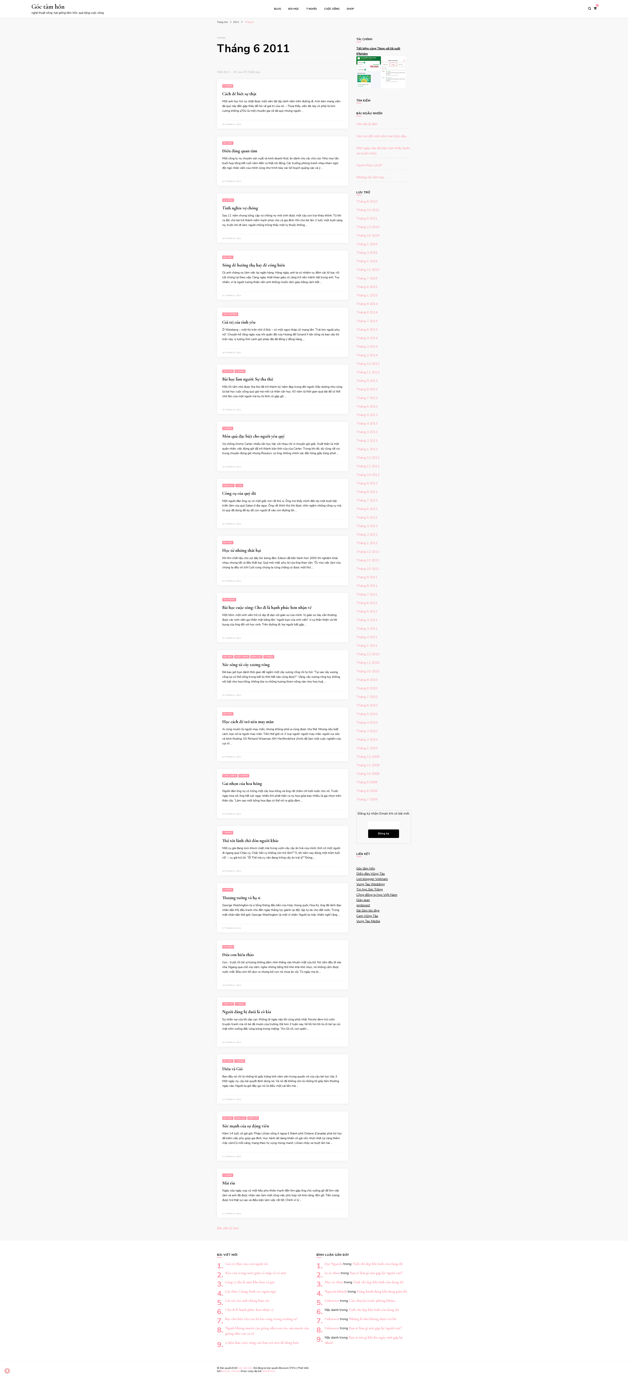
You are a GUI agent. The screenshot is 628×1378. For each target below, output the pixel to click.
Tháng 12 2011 (367, 552)
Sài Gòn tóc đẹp (367, 910)
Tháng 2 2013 (366, 440)
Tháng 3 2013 (366, 432)
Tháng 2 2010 (366, 739)
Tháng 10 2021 (367, 210)
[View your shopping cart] (595, 9)
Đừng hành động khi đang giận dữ (382, 1291)
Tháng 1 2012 (366, 543)
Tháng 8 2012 (366, 492)
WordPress (268, 1371)
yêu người (229, 599)
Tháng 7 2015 (366, 278)
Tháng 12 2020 (367, 227)
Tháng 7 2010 (366, 697)
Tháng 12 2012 (367, 457)
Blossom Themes (230, 1371)
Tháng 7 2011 (366, 594)
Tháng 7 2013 (366, 398)
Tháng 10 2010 (367, 671)
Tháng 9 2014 (366, 304)
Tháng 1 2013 (366, 449)
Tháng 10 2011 (367, 569)
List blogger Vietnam (372, 879)
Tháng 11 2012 (367, 466)
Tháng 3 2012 (366, 526)
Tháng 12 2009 (367, 757)
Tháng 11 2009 (367, 765)
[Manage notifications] (7, 1370)
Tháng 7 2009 (366, 799)
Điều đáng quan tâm (239, 151)
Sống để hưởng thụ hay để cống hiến (253, 265)
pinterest (363, 905)
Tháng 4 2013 (366, 423)
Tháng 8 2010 (366, 688)
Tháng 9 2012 (366, 483)
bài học (293, 8)
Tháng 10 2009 (367, 774)
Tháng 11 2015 (367, 269)
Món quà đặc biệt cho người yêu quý (253, 436)
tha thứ (228, 371)
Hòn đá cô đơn (367, 124)
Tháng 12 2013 (367, 364)
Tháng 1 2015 (366, 295)
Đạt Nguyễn (333, 1264)
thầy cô (228, 1004)
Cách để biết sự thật (239, 94)
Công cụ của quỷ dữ (239, 493)
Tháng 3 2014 (366, 346)
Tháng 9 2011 (366, 577)
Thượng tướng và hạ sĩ (241, 897)
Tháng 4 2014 (366, 338)
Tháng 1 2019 (366, 244)
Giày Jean (363, 900)
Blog (277, 8)
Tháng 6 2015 (366, 287)
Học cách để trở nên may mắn (248, 721)
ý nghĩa (311, 8)
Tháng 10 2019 (367, 235)
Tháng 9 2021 (366, 218)
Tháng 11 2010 (367, 662)
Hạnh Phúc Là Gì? (369, 165)
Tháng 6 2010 (366, 705)
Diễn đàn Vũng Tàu (370, 873)
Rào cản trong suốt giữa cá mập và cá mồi (255, 1273)
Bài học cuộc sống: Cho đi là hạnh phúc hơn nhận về (267, 607)
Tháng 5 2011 (366, 611)
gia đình (228, 200)
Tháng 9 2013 (366, 381)
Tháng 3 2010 (366, 731)
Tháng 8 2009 (366, 791)
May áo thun (334, 1282)
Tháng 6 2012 (366, 509)
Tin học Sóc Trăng (369, 889)
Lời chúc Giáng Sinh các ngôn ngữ (250, 1291)
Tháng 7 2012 (366, 500)
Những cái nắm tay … (371, 177)
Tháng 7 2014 (366, 321)
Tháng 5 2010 (366, 714)
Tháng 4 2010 (366, 722)
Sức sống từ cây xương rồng (246, 664)
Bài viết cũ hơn (228, 1228)
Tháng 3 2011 (366, 628)
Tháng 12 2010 (367, 654)
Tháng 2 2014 (366, 355)
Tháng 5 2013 (366, 415)
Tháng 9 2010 (366, 680)
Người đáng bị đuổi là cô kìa (246, 1011)
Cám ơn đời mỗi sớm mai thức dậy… (382, 136)
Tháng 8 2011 (366, 586)
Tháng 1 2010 (366, 748)
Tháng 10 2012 (367, 475)
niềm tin (253, 1118)
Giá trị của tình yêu (238, 322)
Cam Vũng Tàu (367, 916)
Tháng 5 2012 (366, 517)
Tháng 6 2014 (366, 329)
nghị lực (228, 485)
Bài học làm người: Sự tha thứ (247, 379)
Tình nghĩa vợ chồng (240, 208)
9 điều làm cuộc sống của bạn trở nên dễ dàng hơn (262, 1342)
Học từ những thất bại (241, 550)
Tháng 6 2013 (366, 406)
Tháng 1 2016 (366, 261)
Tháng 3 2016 (366, 252)
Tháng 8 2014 (366, 312)
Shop (350, 8)
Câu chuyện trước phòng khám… (373, 1300)
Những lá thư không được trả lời (372, 1319)
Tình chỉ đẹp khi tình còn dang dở (377, 1264)
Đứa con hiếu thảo (238, 954)
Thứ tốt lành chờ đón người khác (250, 840)
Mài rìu (228, 1183)
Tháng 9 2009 (366, 782)
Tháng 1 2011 (366, 645)
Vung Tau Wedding (370, 884)
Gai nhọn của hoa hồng (242, 783)
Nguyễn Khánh (336, 1291)
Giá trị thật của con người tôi (246, 1264)
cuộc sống (332, 8)
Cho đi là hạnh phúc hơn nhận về (249, 1309)
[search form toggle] (589, 8)
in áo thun (332, 1273)
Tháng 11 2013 (367, 372)
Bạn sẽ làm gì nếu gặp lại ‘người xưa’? (376, 1273)
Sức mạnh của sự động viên (245, 1126)
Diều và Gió (232, 1069)
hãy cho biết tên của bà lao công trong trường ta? (261, 1319)
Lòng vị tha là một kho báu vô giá (249, 1282)
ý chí (239, 485)
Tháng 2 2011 (366, 637)
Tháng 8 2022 (366, 201)
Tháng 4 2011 (366, 620)
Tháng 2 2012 (366, 534)
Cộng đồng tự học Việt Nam (376, 895)
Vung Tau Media (368, 921)
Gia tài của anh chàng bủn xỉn (247, 1300)
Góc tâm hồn (48, 6)
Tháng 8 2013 (366, 389)
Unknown (332, 1300)
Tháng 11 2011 (367, 560)
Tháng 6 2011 (366, 603)
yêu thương (230, 314)
